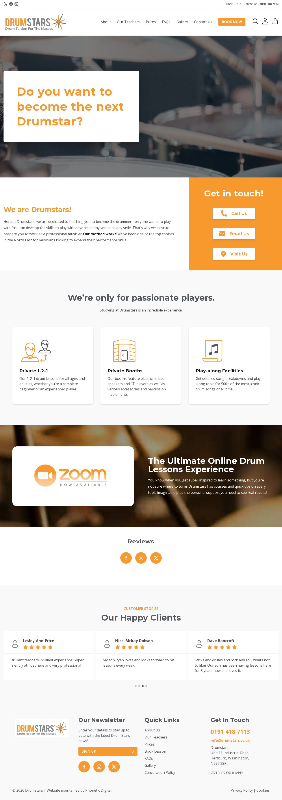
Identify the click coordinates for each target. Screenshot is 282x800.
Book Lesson (155, 751)
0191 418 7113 (269, 4)
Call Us (239, 213)
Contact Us (250, 4)
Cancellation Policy (160, 772)
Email (229, 4)
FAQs (149, 758)
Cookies (263, 790)
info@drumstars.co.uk (230, 740)
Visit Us (239, 254)
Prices (149, 744)
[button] (255, 21)
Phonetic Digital (98, 790)
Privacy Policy (242, 790)
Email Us (239, 234)
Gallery (150, 765)
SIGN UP (89, 751)
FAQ (238, 4)
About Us (152, 730)
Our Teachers (156, 737)
